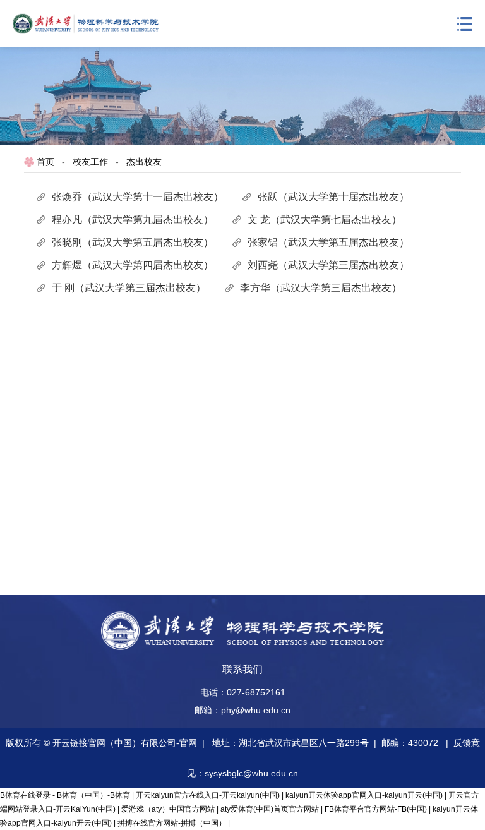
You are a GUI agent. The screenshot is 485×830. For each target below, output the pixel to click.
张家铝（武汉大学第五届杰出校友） (328, 242)
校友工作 (90, 162)
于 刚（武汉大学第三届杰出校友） (129, 287)
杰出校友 (144, 162)
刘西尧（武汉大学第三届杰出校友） (328, 265)
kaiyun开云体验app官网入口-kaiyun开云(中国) (364, 795)
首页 (45, 162)
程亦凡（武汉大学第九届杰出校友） (132, 219)
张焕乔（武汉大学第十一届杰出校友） (138, 196)
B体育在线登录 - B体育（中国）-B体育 (65, 795)
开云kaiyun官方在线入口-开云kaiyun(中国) (208, 795)
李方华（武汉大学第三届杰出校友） (321, 287)
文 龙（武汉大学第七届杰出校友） (325, 219)
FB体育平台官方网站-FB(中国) (376, 809)
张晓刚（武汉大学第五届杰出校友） (132, 242)
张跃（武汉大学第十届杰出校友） (333, 196)
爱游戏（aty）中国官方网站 (168, 809)
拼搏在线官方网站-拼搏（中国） (171, 823)
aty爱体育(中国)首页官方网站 (269, 809)
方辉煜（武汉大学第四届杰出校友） (132, 265)
